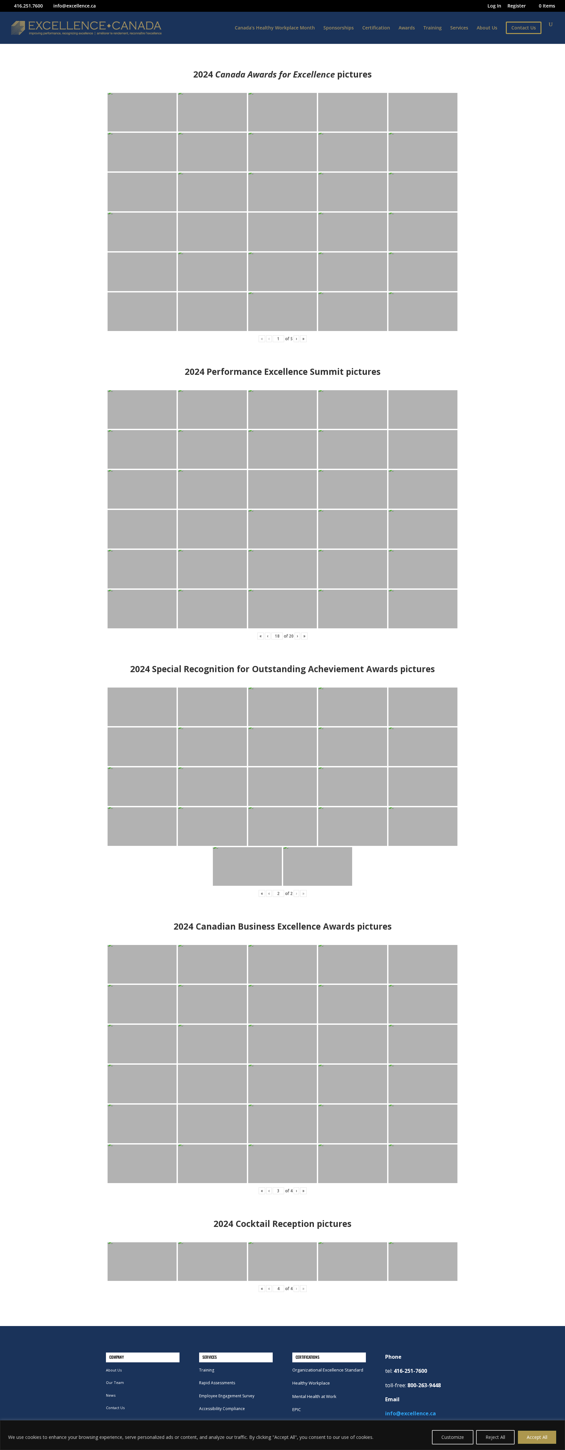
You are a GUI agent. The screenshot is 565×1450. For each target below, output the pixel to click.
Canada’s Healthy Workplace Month (275, 28)
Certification (376, 28)
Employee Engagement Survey (226, 1396)
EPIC (296, 1409)
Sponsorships (338, 28)
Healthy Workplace (311, 1383)
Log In (494, 6)
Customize (452, 1437)
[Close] (558, 1426)
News (110, 1395)
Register (516, 6)
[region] (282, 1435)
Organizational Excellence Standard (327, 1370)
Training (432, 28)
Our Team (115, 1382)
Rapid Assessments (217, 1383)
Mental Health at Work (314, 1396)
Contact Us (115, 1407)
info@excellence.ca (410, 1413)
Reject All (495, 1437)
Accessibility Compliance (222, 1408)
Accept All (537, 1437)
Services (459, 28)
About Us (487, 28)
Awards (407, 28)
